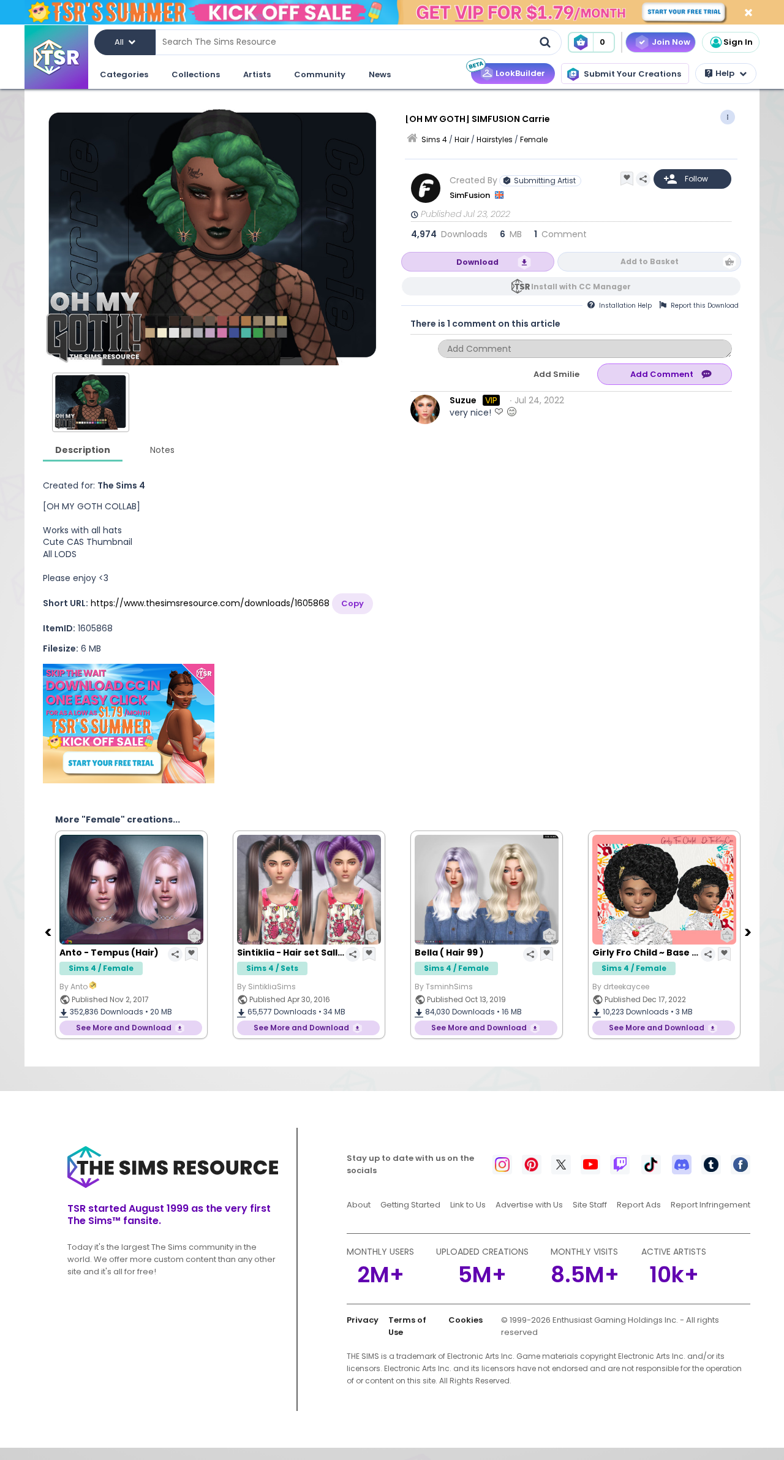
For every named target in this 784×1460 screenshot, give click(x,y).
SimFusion (471, 195)
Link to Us (468, 1205)
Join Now (671, 42)
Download (477, 262)
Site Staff (590, 1205)
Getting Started (410, 1205)
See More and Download (124, 1027)
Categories (124, 74)
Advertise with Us (529, 1205)
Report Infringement (710, 1205)
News (380, 74)
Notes (162, 450)
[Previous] (49, 932)
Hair (461, 139)
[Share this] (643, 179)
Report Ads (639, 1205)
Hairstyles (495, 139)
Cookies (465, 1320)
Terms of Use (407, 1326)
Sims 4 (434, 139)
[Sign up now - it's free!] (128, 723)
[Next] (749, 932)
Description (82, 450)
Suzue (463, 400)
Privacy (363, 1320)
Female (534, 139)
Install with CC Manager (581, 286)
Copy (352, 603)
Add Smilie (556, 374)
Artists (257, 74)
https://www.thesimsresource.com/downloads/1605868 (210, 603)
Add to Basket (649, 261)
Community (319, 74)
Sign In (738, 42)
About (359, 1205)
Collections (196, 74)
